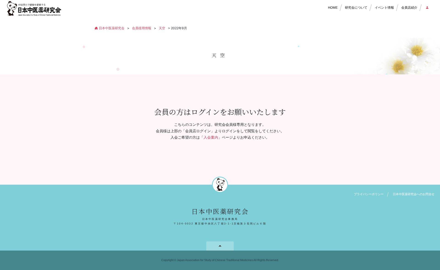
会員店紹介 (409, 7)
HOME (333, 7)
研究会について (356, 7)
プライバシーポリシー (369, 194)
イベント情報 (384, 7)
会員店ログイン (426, 7)
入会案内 (211, 137)
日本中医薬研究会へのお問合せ (413, 194)
